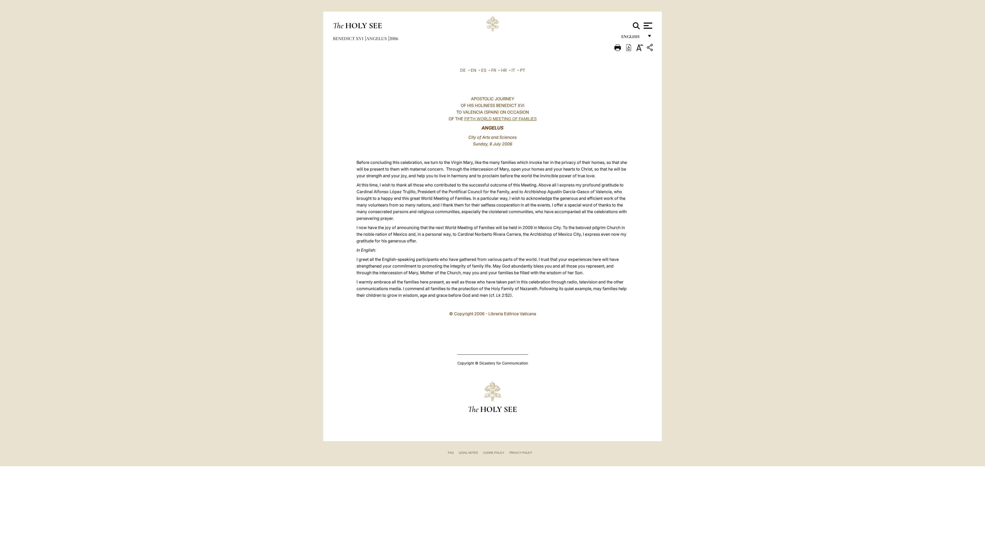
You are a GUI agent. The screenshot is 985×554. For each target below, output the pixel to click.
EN (473, 70)
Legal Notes (468, 452)
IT (513, 70)
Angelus (377, 38)
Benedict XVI (349, 38)
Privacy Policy (520, 452)
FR (493, 70)
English (633, 38)
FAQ (451, 452)
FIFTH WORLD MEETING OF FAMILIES (500, 118)
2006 (393, 38)
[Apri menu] (647, 25)
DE (463, 70)
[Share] (650, 48)
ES (483, 70)
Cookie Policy (493, 452)
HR (504, 70)
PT (522, 70)
